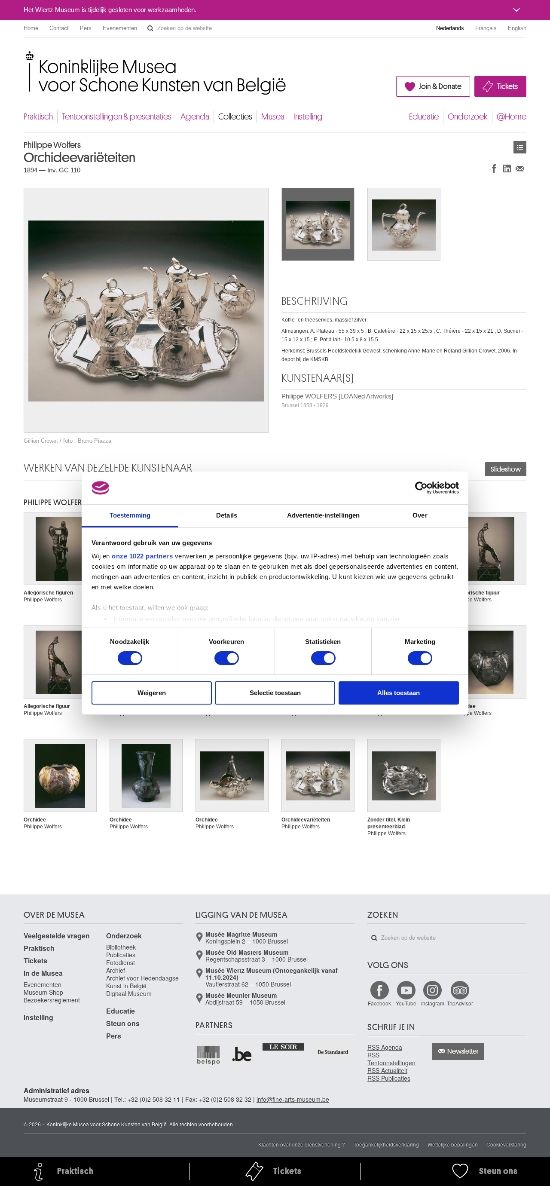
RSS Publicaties (388, 1078)
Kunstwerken (519, 147)
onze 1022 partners (142, 556)
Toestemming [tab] (130, 515)
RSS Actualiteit (387, 1070)
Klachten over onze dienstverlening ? (301, 1144)
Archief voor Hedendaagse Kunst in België (142, 982)
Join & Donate (440, 86)
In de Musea (43, 973)
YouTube (406, 1003)
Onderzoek (468, 116)
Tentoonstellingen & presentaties (116, 116)
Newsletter (463, 1051)
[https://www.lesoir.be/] (284, 1046)
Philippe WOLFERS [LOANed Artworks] (337, 400)
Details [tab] (226, 515)
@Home (511, 116)
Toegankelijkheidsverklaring (386, 1144)
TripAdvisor (460, 1003)
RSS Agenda (384, 1047)
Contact (59, 28)
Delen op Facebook (494, 168)
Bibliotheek (121, 947)
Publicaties (120, 955)
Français (486, 28)
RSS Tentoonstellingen (391, 1058)
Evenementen (120, 28)
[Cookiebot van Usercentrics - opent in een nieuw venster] (421, 487)
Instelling (308, 116)
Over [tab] (419, 515)
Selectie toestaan (275, 692)
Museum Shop (43, 992)
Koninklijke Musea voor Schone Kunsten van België (25, 55)
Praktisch (38, 116)
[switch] (226, 658)
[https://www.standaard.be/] (333, 1052)
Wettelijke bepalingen (453, 1144)
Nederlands (450, 28)
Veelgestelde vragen (57, 936)
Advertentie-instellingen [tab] (323, 515)
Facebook (379, 1003)
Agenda (194, 116)
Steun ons (123, 1023)
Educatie (424, 116)
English (517, 28)
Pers (86, 28)
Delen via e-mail (519, 168)
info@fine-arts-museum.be (293, 1099)
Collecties (235, 116)
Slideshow (506, 469)
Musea (272, 116)
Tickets (507, 86)
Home (31, 28)
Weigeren (152, 692)
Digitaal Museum (129, 993)
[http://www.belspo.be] (209, 1055)
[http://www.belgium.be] (242, 1055)
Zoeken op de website (150, 28)
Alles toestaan (398, 692)
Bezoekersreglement (52, 1000)
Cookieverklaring (506, 1144)
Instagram (432, 1003)
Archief (115, 970)
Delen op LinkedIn (507, 168)
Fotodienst (120, 962)
